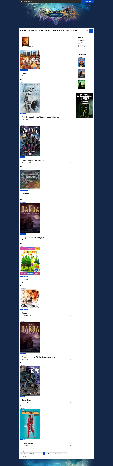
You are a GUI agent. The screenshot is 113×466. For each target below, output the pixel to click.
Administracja (53, 461)
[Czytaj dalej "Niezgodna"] (81, 73)
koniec (65, 453)
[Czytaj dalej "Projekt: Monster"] (81, 84)
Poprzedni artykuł (28, 453)
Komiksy (23, 396)
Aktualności (33, 30)
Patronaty (56, 30)
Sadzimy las (25, 280)
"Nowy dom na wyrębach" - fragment (33, 238)
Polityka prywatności (63, 461)
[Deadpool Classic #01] (30, 423)
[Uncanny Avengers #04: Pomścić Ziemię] (30, 141)
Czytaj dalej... (23, 82)
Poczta (47, 461)
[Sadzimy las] (30, 261)
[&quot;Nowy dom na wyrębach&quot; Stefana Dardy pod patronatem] (30, 337)
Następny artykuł (58, 453)
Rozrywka (66, 30)
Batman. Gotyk (26, 400)
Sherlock (24, 313)
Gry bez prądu (24, 190)
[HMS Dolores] (30, 179)
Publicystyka (45, 30)
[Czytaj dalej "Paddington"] (81, 62)
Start (24, 30)
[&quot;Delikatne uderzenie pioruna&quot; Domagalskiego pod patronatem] (30, 97)
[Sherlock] (30, 298)
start (22, 453)
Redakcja (25, 1)
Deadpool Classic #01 (28, 443)
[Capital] (30, 59)
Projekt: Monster (81, 79)
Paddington (80, 57)
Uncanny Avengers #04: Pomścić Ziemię (33, 160)
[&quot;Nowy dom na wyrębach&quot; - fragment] (30, 217)
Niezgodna (80, 67)
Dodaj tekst (30, 1)
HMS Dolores (25, 194)
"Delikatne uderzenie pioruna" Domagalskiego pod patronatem (40, 117)
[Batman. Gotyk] (30, 380)
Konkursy (76, 30)
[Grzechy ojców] (84, 105)
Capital (24, 74)
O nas (21, 1)
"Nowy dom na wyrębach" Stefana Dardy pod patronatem (38, 357)
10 (53, 453)
